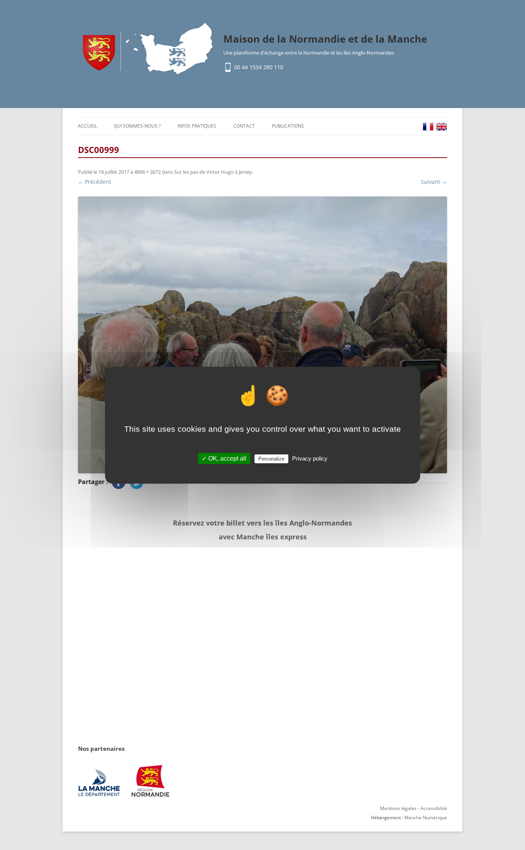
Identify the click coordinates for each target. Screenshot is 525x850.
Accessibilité (433, 808)
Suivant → (434, 181)
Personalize (271, 459)
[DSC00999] (262, 334)
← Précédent (94, 181)
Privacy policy (309, 458)
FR (428, 127)
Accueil (87, 126)
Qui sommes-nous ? (137, 126)
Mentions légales (398, 808)
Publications (288, 126)
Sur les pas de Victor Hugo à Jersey (213, 171)
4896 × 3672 (147, 171)
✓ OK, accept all (224, 458)
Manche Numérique (425, 817)
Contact (244, 126)
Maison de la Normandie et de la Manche (325, 39)
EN (441, 127)
